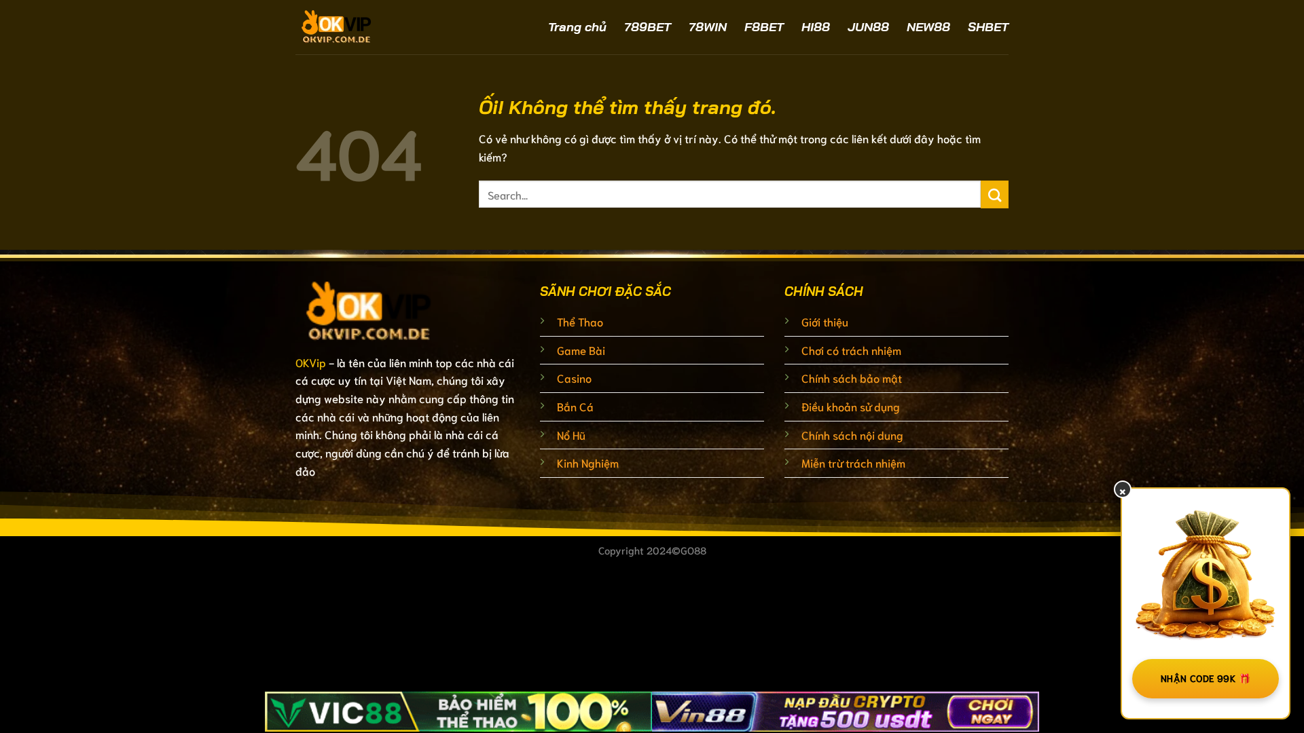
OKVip (310, 362)
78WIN (708, 27)
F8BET (764, 27)
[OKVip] (373, 27)
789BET (647, 27)
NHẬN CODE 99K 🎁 (1205, 678)
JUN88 (868, 27)
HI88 (815, 27)
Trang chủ (577, 27)
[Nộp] (995, 194)
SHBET (988, 27)
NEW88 (928, 27)
